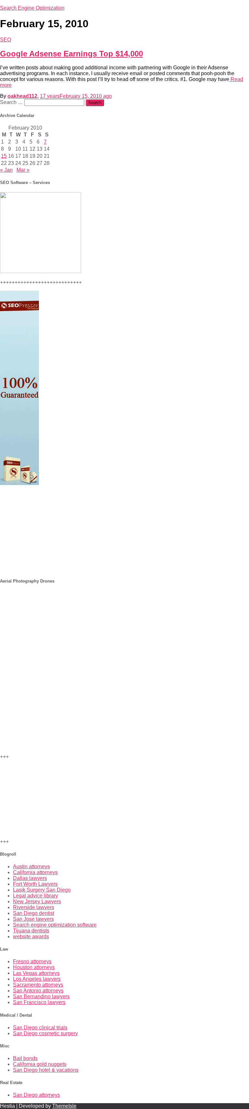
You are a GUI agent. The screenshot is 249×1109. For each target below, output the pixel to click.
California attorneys (35, 872)
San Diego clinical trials (40, 1027)
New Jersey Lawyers (37, 901)
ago (76, 96)
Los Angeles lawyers (37, 979)
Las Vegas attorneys (36, 973)
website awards (31, 936)
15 (4, 156)
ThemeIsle (64, 1106)
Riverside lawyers (33, 907)
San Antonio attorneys (38, 990)
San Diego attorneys (36, 1095)
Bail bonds (25, 1058)
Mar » (23, 170)
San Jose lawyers (33, 919)
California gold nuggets (39, 1064)
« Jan (6, 170)
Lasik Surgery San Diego (42, 890)
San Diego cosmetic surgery (45, 1033)
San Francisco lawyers (39, 1002)
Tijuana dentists (31, 930)
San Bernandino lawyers (41, 996)
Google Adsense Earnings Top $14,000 (71, 53)
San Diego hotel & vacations (45, 1070)
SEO (5, 39)
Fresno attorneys (32, 961)
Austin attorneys (31, 866)
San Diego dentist (33, 913)
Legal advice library (35, 895)
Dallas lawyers (30, 878)
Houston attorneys (34, 967)
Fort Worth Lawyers (35, 884)
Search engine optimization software (55, 925)
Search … (12, 102)
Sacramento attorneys (38, 985)
